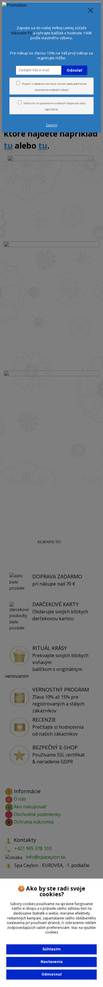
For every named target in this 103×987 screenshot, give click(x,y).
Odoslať (74, 70)
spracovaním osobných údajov (56, 103)
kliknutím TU (21, 33)
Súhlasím (51, 949)
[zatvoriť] (90, 11)
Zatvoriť (51, 125)
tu (51, 975)
